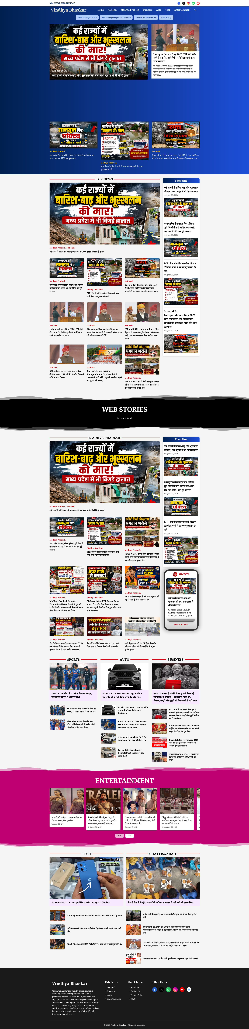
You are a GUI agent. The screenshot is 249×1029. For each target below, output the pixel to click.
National (112, 9)
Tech (167, 9)
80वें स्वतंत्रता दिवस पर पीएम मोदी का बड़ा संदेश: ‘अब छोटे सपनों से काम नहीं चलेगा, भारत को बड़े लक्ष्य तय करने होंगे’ (104, 332)
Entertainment (182, 9)
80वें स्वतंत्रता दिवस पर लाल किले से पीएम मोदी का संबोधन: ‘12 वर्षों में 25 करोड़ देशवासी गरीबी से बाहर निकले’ (67, 374)
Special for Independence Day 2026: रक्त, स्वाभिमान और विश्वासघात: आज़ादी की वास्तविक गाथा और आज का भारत (141, 288)
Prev (119, 835)
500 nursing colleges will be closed (116, 17)
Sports (73, 659)
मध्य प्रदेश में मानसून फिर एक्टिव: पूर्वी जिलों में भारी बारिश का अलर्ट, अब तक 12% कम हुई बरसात (66, 288)
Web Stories (124, 409)
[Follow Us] (179, 3)
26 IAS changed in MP (87, 17)
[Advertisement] (125, 99)
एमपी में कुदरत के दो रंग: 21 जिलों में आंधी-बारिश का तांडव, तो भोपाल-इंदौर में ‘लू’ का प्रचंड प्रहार (140, 646)
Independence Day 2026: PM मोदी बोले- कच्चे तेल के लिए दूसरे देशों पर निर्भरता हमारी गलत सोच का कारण (66, 332)
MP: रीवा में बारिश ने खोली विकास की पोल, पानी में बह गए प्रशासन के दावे (180, 267)
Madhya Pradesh (130, 9)
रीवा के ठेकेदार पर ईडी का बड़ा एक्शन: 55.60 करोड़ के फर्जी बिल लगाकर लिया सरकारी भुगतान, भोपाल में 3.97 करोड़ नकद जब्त (66, 646)
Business (147, 9)
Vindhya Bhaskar (69, 10)
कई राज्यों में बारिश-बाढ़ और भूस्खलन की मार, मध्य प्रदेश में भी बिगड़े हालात (77, 251)
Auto (158, 9)
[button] (195, 9)
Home (101, 9)
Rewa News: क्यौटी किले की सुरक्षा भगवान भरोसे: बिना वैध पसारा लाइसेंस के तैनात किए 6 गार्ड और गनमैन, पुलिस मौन (142, 384)
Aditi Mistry (166, 17)
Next (130, 835)
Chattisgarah (162, 854)
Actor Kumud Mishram (146, 17)
